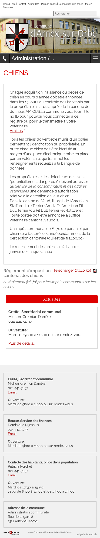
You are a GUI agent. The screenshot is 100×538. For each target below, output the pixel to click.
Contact (22, 4)
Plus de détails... (21, 343)
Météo (88, 4)
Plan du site (9, 4)
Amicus (16, 131)
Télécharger (72, 270)
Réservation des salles (71, 4)
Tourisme (8, 7)
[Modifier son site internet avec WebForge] (11, 533)
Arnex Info (33, 4)
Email (12, 392)
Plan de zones (49, 4)
